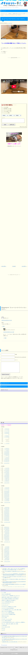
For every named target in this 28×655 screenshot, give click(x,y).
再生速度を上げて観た (8, 108)
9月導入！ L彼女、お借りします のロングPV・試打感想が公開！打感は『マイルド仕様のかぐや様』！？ (14, 569)
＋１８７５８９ (6, 559)
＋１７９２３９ (6, 460)
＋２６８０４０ (6, 551)
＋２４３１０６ (6, 494)
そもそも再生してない (8, 111)
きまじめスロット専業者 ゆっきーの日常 (9, 606)
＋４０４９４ (6, 432)
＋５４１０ (6, 457)
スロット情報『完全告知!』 (7, 620)
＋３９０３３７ (6, 493)
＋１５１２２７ (6, 550)
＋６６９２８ (6, 507)
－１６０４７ (6, 448)
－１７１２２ (6, 469)
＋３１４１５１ (6, 531)
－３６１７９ (6, 479)
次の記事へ (24, 266)
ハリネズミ (9, 23)
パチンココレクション (6, 603)
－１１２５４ (6, 449)
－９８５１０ (6, 478)
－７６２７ (6, 450)
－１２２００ (6, 468)
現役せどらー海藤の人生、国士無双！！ (9, 600)
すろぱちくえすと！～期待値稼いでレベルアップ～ (11, 595)
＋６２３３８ (6, 498)
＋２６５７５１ (6, 549)
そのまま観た (6, 107)
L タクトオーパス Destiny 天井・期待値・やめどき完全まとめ (15, 579)
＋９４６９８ (7, 547)
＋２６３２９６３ (7, 561)
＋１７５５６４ (6, 470)
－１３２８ (6, 443)
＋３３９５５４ (6, 519)
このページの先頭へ (14, 653)
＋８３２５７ (6, 458)
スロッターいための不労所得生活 (8, 608)
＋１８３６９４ (6, 515)
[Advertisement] (14, 66)
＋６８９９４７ (6, 527)
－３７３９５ (6, 429)
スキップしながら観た (8, 110)
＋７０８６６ (6, 499)
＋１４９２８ (6, 500)
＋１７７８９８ (6, 553)
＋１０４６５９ (6, 516)
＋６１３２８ (7, 530)
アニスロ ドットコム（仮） (7, 619)
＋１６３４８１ (6, 520)
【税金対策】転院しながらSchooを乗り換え (10, 641)
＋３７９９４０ (6, 510)
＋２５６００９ (6, 454)
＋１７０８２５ (6, 557)
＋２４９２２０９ (7, 522)
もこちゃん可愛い (7, 112)
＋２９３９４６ (6, 495)
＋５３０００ (6, 477)
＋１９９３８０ (6, 528)
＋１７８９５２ (6, 529)
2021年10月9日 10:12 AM (8, 332)
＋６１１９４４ (6, 535)
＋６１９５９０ (6, 463)
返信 (3, 326)
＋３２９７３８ (6, 508)
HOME (14, 266)
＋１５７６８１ (6, 472)
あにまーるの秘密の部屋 (6, 594)
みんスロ (3, 628)
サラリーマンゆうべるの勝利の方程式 (8, 614)
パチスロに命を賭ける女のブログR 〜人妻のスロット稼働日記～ (13, 622)
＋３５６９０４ (6, 536)
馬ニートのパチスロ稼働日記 (7, 611)
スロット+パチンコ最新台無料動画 (8, 612)
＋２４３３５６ (6, 491)
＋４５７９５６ (6, 552)
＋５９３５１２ (6, 537)
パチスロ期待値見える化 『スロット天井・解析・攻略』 (12, 609)
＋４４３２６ (6, 433)
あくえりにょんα (23, 126)
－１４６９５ (6, 436)
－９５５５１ (6, 509)
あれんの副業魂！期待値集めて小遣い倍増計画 (10, 598)
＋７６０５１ (6, 471)
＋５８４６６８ (6, 482)
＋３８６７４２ (6, 556)
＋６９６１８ (7, 558)
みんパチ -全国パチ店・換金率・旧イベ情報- (10, 623)
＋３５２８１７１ (7, 541)
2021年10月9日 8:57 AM (7, 320)
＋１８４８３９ (6, 476)
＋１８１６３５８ (7, 502)
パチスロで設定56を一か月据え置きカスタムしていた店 (14, 571)
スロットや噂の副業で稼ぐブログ (8, 601)
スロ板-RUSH (4, 625)
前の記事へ (4, 266)
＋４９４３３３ (6, 538)
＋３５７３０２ (6, 514)
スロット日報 (4, 617)
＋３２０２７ (6, 488)
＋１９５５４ (6, 435)
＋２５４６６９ (6, 492)
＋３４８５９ (6, 475)
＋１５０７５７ (6, 534)
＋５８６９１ (6, 480)
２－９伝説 (4, 592)
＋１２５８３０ (6, 453)
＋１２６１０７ (6, 461)
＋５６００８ (6, 487)
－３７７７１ (6, 428)
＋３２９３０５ (6, 513)
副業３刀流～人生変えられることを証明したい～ (10, 597)
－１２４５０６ (6, 451)
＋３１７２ (6, 455)
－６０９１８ (7, 532)
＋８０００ (6, 473)
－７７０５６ (7, 546)
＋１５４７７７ (6, 497)
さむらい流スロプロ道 (6, 626)
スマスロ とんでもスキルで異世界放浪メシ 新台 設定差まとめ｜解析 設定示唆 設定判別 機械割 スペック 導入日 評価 (14, 574)
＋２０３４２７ (6, 512)
